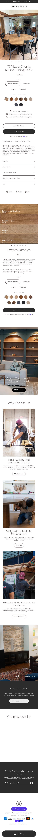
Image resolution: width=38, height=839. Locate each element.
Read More (19, 390)
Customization (27, 813)
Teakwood (7, 99)
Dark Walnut (21, 99)
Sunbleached (31, 99)
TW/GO (7, 297)
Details (5, 161)
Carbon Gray (16, 105)
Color (18, 95)
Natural (16, 297)
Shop (13, 813)
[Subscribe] (31, 783)
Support (13, 815)
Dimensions (7, 167)
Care (4, 184)
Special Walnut (11, 99)
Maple (13, 89)
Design (19, 545)
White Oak (22, 89)
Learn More (19, 617)
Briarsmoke (26, 99)
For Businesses (22, 815)
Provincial (16, 99)
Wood (19, 79)
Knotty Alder (26, 83)
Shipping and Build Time (11, 178)
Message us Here (19, 701)
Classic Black (21, 105)
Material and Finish (9, 173)
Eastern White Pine (12, 83)
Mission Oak (31, 297)
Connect (19, 813)
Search (8, 813)
